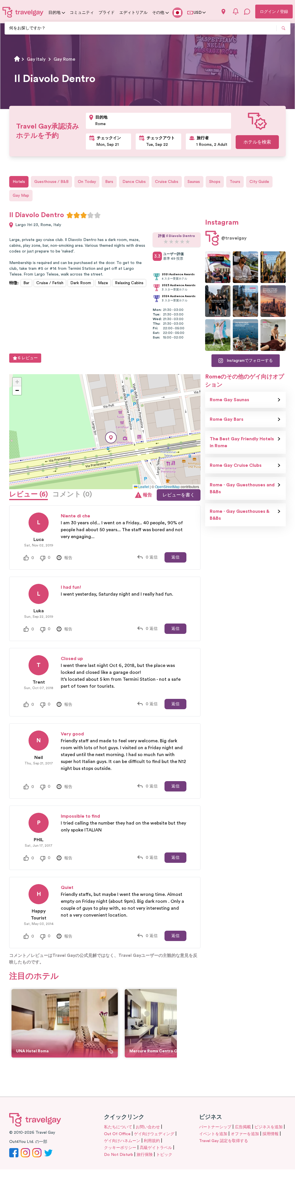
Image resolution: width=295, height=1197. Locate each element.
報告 (147, 495)
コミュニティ (82, 13)
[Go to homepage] (23, 12)
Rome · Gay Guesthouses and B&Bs (242, 488)
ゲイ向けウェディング (154, 1134)
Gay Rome (64, 59)
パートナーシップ (215, 1127)
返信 (175, 557)
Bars (109, 182)
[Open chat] (247, 11)
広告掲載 (243, 1127)
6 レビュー (28, 358)
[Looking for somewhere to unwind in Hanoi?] (273, 335)
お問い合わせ (148, 1127)
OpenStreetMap (167, 486)
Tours (235, 182)
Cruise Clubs (166, 182)
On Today (87, 182)
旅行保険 (145, 1155)
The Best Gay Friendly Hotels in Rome (242, 442)
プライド (107, 13)
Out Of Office (117, 1134)
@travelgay (234, 238)
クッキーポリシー (120, 1148)
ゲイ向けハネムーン (122, 1141)
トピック (164, 1155)
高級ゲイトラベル (156, 1148)
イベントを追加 (213, 1134)
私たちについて (118, 1127)
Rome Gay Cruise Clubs (236, 465)
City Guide (259, 182)
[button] (111, 437)
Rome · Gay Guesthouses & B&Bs (239, 515)
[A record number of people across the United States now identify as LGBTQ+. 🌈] (217, 267)
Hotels (19, 182)
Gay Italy (36, 59)
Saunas (194, 182)
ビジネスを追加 (268, 1127)
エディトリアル (133, 13)
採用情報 (270, 1134)
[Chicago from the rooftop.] (245, 301)
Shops (214, 182)
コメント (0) (72, 494)
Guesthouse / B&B (51, 182)
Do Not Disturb (118, 1155)
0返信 (152, 557)
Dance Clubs (134, 182)
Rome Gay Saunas (229, 399)
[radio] (69, 215)
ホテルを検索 (257, 142)
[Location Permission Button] (223, 11)
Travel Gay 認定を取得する (223, 1141)
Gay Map (21, 196)
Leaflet (143, 486)
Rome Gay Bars (226, 419)
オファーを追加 (245, 1134)
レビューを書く (178, 495)
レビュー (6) (28, 494)
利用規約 (152, 1141)
